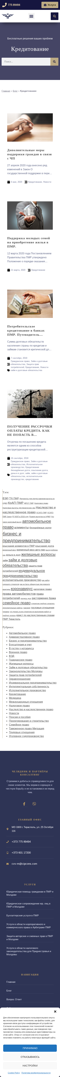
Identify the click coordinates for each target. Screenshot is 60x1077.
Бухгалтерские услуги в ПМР (22, 915)
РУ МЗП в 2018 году (20, 517)
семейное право (17, 603)
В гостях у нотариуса (21, 648)
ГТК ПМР (14, 498)
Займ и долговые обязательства (28, 667)
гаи (4, 555)
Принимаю (30, 1048)
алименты (21, 527)
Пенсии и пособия (20, 717)
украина (6, 612)
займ (27, 473)
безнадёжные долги (20, 470)
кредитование (32, 479)
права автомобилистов (19, 593)
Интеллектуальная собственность (29, 686)
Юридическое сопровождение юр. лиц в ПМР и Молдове (28, 905)
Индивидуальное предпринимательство (32, 682)
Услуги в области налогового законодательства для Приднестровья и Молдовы (28, 951)
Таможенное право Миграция (26, 728)
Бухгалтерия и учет (20, 644)
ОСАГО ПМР (41, 513)
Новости (47, 182)
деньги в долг (17, 473)
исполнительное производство (22, 580)
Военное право (18, 652)
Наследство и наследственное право (31, 709)
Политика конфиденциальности (36, 1073)
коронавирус (22, 589)
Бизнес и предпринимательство (28, 640)
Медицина (15, 698)
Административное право (24, 637)
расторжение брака (44, 598)
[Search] (54, 62)
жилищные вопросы (38, 554)
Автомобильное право (22, 633)
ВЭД (5, 498)
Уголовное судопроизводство (26, 736)
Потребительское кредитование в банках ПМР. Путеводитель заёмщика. (26, 330)
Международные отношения (26, 701)
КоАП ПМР (16, 502)
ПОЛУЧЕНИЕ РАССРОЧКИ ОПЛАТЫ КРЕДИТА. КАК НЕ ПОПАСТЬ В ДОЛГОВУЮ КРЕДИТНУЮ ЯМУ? (29, 430)
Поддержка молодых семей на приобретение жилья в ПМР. (28, 242)
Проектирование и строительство (29, 721)
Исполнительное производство (27, 690)
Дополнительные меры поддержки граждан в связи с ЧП (29, 154)
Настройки (30, 1065)
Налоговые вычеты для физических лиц (19, 508)
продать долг (26, 598)
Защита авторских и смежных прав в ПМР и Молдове (29, 938)
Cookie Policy (14, 1073)
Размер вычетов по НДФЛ (39, 517)
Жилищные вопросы (21, 663)
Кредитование (35, 182)
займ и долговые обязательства (26, 370)
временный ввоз (9, 550)
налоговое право (42, 589)
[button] (55, 1011)
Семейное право (19, 724)
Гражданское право (20, 361)
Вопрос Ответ (14, 999)
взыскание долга (39, 470)
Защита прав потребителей (25, 675)
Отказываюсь (30, 1057)
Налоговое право (41, 503)
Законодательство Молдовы (26, 671)
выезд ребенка (52, 550)
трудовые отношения (42, 607)
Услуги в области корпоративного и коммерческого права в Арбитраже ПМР (28, 926)
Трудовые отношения (22, 732)
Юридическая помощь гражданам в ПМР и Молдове (29, 893)
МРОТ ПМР (29, 503)
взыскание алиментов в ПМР (19, 546)
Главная (6, 91)
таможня (26, 608)
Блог (15, 91)
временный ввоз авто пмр (31, 550)
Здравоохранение (20, 679)
